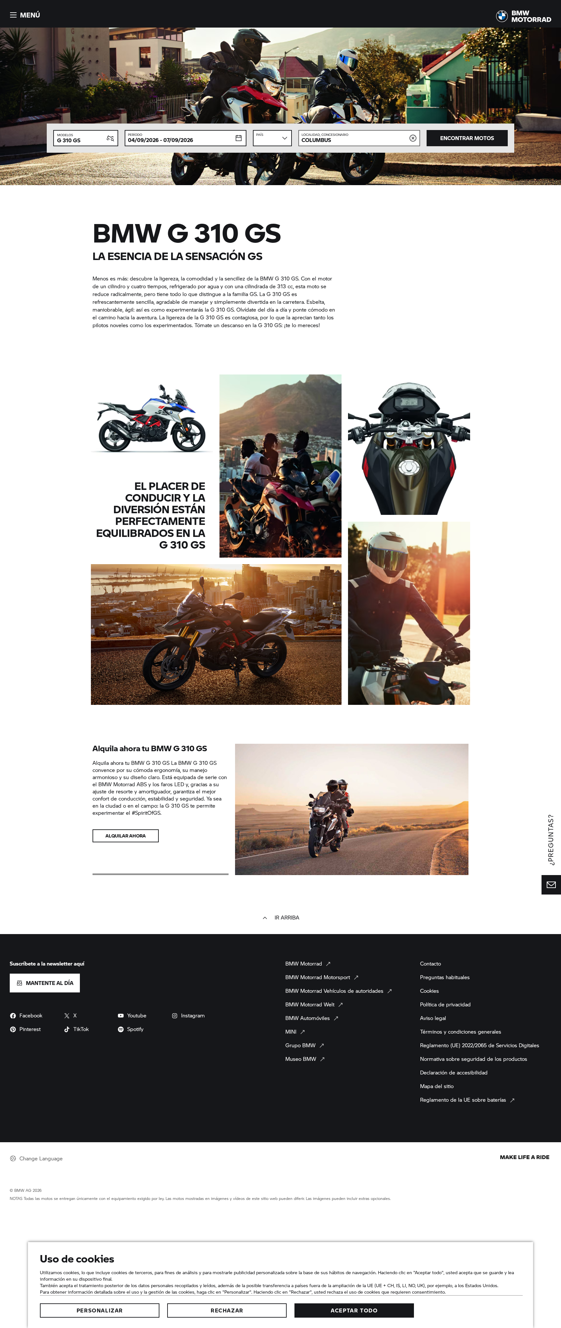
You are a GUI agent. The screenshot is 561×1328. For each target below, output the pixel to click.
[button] (24, 15)
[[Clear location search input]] (413, 138)
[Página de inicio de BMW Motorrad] (523, 16)
